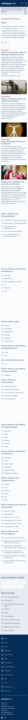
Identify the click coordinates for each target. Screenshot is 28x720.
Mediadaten (4, 710)
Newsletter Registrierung (7, 714)
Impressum (4, 703)
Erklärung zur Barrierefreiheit (8, 708)
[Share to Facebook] (6, 42)
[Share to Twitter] (9, 42)
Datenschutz (4, 705)
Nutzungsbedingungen (6, 712)
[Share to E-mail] (2, 42)
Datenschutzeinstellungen (7, 706)
